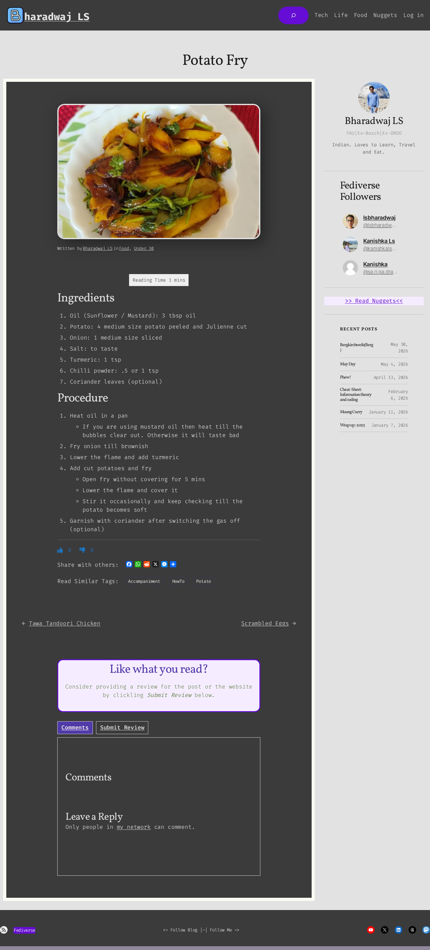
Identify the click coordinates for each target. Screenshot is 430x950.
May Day (347, 364)
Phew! (345, 377)
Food (124, 248)
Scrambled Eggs (265, 623)
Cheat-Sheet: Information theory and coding (356, 394)
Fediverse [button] (24, 930)
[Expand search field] (293, 15)
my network (134, 827)
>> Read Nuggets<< (374, 301)
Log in (413, 15)
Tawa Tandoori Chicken (64, 623)
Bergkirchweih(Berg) (356, 348)
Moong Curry (351, 412)
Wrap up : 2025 (352, 425)
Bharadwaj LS (97, 248)
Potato (203, 581)
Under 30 (144, 248)
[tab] (75, 728)
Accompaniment (144, 581)
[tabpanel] (159, 806)
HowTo (178, 581)
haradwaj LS (56, 16)
